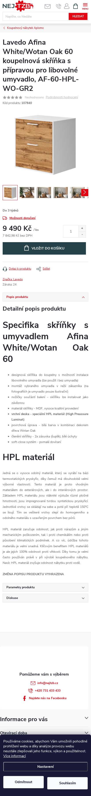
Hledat (78, 16)
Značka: (13, 279)
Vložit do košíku (48, 248)
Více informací (14, 756)
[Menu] (85, 6)
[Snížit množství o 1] (82, 234)
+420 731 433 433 (48, 690)
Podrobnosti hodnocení (62, 97)
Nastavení (45, 766)
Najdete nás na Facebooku (47, 698)
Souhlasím (67, 783)
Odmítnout (23, 782)
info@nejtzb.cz (47, 683)
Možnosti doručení (22, 218)
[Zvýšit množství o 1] (82, 228)
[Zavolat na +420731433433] (58, 6)
